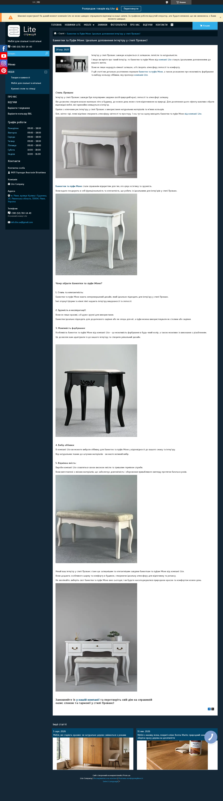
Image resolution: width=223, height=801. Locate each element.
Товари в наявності (20, 77)
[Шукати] (46, 53)
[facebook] (209, 709)
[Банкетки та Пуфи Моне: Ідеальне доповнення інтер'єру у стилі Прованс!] (72, 64)
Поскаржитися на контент (105, 778)
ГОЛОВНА (56, 24)
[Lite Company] (27, 30)
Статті (61, 33)
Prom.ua (126, 775)
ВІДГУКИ (147, 24)
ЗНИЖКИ (102, 24)
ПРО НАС (135, 24)
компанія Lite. (141, 75)
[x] (212, 709)
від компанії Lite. (193, 113)
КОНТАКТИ (161, 24)
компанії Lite (165, 59)
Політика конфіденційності (131, 778)
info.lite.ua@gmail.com (22, 222)
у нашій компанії (88, 699)
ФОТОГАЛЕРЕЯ (119, 24)
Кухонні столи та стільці (23, 88)
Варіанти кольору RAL (20, 113)
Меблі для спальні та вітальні (26, 83)
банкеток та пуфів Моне (151, 71)
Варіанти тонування (19, 108)
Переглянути (131, 8)
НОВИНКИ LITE (73, 24)
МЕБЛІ (87, 24)
